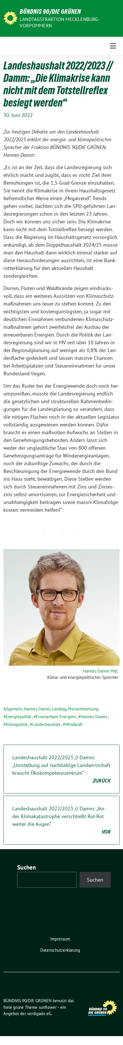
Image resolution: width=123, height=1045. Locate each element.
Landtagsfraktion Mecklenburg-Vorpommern (60, 22)
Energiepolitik (18, 716)
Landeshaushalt (46, 724)
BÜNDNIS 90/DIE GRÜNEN (50, 11)
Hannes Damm (37, 709)
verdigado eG (39, 1013)
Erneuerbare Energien (56, 716)
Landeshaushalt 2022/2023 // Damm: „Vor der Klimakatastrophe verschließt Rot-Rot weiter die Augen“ (61, 820)
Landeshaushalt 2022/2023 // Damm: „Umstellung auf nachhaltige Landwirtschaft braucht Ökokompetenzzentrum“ (61, 769)
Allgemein (12, 709)
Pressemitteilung (83, 709)
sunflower (48, 1007)
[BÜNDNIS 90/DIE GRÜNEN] (10, 17)
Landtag (59, 709)
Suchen (26, 867)
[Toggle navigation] (113, 46)
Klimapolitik (16, 724)
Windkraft (74, 724)
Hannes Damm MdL (100, 671)
